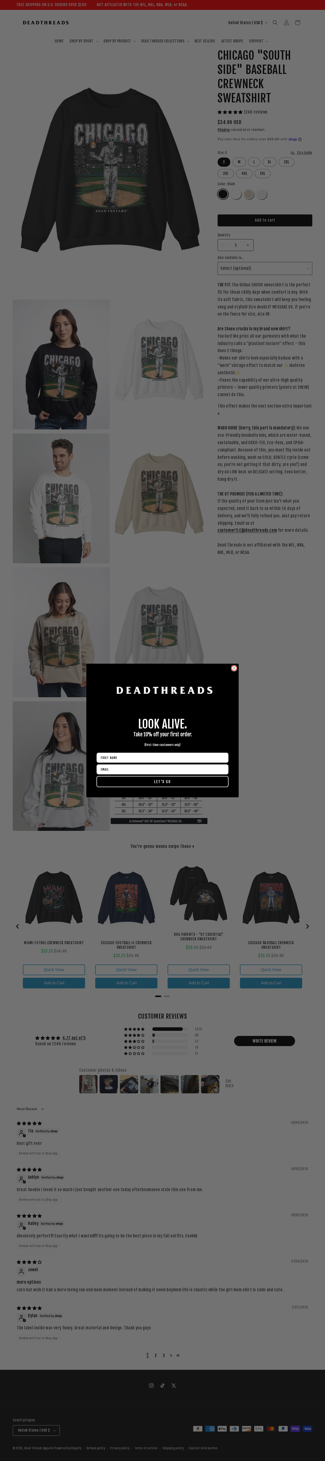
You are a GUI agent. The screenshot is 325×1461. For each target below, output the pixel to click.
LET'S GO (162, 781)
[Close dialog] (234, 668)
